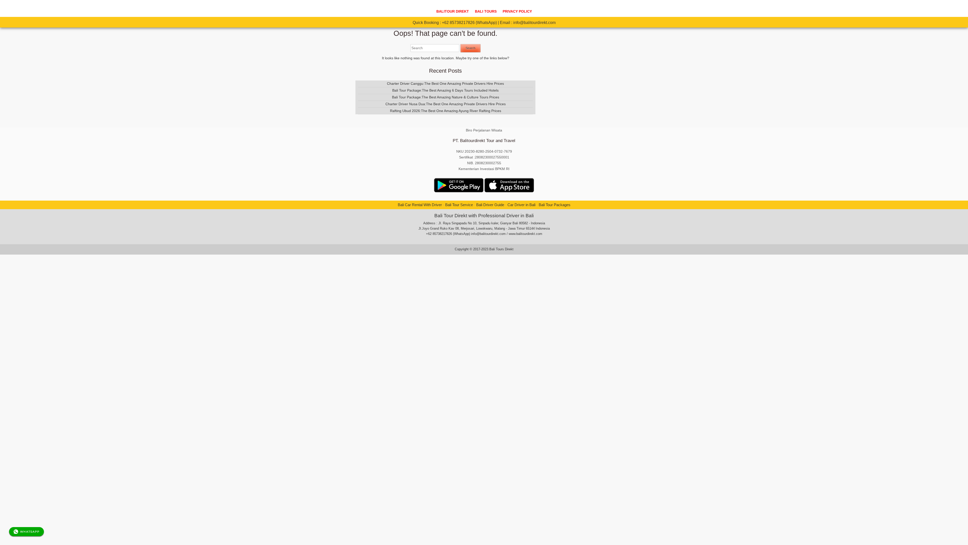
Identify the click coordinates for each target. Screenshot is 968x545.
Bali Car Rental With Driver (420, 205)
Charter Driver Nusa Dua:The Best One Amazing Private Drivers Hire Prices (445, 104)
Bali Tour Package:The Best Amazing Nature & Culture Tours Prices (445, 97)
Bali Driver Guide (490, 205)
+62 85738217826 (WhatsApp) (469, 22)
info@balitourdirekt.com (534, 22)
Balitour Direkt (452, 11)
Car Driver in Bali (521, 205)
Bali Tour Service (459, 205)
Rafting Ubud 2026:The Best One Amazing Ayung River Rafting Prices (445, 111)
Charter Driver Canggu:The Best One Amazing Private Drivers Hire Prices (445, 83)
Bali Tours (486, 11)
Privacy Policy (517, 11)
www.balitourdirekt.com (525, 234)
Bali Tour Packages (554, 205)
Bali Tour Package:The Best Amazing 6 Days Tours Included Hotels (445, 90)
